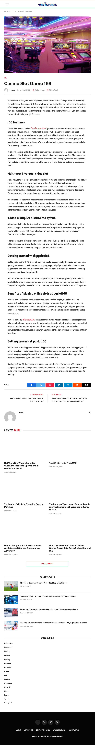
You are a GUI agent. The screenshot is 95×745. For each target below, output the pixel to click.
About (18, 730)
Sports (6, 695)
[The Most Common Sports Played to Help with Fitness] (11, 586)
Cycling (7, 659)
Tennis (6, 699)
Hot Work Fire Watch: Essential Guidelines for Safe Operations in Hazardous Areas (21, 466)
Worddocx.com (59, 730)
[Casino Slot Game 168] (47, 44)
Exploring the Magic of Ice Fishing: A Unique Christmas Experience (49, 609)
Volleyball (8, 703)
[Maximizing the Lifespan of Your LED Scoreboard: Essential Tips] (11, 599)
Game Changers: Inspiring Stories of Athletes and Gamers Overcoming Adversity (22, 548)
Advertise (28, 730)
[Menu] (7, 4)
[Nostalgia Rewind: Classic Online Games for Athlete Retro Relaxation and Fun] (70, 530)
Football (7, 663)
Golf (6, 675)
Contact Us (74, 730)
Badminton (8, 644)
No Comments (40, 90)
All (5, 78)
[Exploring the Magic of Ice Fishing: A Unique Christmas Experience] (11, 612)
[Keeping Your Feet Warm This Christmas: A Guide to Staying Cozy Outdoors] (11, 626)
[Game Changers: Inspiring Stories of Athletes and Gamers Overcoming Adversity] (25, 530)
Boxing (7, 652)
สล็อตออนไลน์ (29, 319)
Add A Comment (47, 564)
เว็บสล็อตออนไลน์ (38, 128)
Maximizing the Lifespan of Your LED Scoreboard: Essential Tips (48, 596)
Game (6, 671)
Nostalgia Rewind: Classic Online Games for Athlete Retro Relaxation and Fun (70, 548)
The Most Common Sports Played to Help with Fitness (43, 583)
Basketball (8, 648)
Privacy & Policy (43, 730)
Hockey (7, 679)
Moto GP (7, 687)
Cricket (7, 655)
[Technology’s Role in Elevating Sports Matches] (25, 488)
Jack (13, 90)
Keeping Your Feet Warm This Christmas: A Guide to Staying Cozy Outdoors (53, 623)
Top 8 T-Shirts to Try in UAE (62, 463)
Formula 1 (8, 667)
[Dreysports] (47, 4)
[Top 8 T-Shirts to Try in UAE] (70, 447)
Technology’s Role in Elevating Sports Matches (23, 505)
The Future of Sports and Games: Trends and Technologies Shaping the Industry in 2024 (69, 507)
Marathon (8, 683)
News (6, 691)
